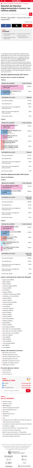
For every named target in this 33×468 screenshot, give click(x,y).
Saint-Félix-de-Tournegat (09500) (11, 329)
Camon (19, 35)
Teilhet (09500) (6, 339)
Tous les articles (6, 446)
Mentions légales (24, 447)
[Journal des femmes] (8, 456)
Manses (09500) (6, 312)
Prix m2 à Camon (7, 374)
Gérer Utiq (18, 447)
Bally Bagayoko (7, 405)
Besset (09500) (6, 284)
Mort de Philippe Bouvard (10, 409)
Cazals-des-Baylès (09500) (9, 286)
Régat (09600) (6, 323)
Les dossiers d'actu (8, 387)
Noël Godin (6, 411)
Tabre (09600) (6, 337)
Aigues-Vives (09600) (8, 280)
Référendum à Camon (8, 365)
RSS (12, 446)
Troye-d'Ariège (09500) (8, 343)
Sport (5, 385)
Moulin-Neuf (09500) (8, 318)
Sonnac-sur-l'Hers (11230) (24, 17)
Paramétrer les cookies (10, 447)
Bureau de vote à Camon (9, 352)
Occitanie (25, 3)
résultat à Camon (21, 58)
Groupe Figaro (10, 449)
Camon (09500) (6, 370)
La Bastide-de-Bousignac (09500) (11, 294)
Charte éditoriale (19, 444)
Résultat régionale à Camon (10, 354)
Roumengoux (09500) (8, 327)
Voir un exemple (26, 383)
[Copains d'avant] (8, 463)
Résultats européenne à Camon (11, 360)
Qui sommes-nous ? (5, 444)
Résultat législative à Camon (10, 358)
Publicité (25, 444)
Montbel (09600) (7, 316)
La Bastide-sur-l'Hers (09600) (10, 296)
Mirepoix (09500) (7, 314)
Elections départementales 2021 (13, 3)
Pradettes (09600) (7, 320)
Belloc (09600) (11, 17)
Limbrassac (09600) (7, 308)
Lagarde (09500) (5, 19)
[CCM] (24, 456)
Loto (4, 418)
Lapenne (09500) (7, 300)
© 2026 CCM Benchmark (20, 449)
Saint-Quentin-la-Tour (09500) (10, 333)
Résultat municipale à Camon (10, 363)
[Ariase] (8, 466)
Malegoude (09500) (7, 310)
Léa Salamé (6, 416)
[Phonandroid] (24, 466)
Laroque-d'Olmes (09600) (9, 302)
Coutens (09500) (7, 288)
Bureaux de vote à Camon (24, 33)
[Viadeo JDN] (24, 463)
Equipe (12, 444)
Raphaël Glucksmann (8, 413)
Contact (30, 444)
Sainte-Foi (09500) (7, 335)
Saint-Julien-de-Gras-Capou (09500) (12, 331)
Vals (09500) (5, 345)
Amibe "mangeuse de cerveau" (11, 407)
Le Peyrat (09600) (7, 304)
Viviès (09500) (6, 347)
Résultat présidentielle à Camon (11, 356)
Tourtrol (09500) (6, 341)
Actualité (5, 383)
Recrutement (16, 446)
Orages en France (7, 403)
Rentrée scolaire (7, 401)
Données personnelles (25, 446)
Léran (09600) (6, 306)
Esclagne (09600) (7, 292)
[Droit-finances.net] (24, 460)
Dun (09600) (5, 290)
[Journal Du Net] (8, 460)
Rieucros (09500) (7, 325)
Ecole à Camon (6, 372)
